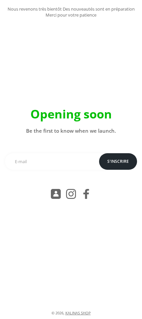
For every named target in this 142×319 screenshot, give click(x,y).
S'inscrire (118, 161)
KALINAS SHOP (78, 313)
